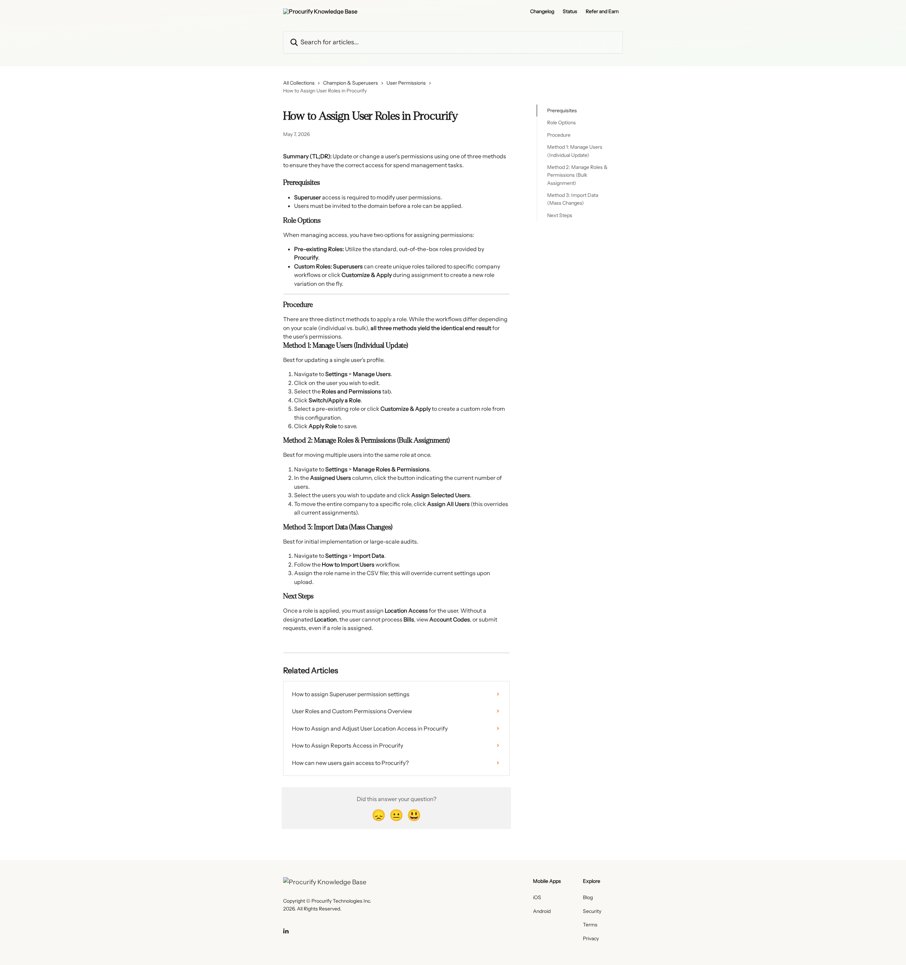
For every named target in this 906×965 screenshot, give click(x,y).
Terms (590, 924)
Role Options (561, 122)
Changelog (542, 11)
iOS (537, 897)
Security (592, 911)
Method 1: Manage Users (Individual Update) (574, 151)
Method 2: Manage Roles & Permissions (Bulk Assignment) (577, 175)
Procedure (558, 135)
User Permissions (406, 83)
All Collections (299, 83)
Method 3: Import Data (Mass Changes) (572, 199)
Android (542, 911)
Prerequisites (562, 110)
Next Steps (559, 215)
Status (570, 11)
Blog (588, 897)
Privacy (591, 938)
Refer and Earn (602, 11)
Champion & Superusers (350, 83)
